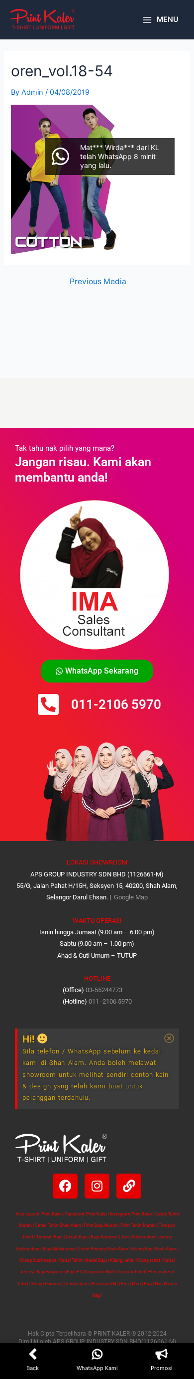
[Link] (128, 1186)
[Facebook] (65, 1186)
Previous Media (98, 282)
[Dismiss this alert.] (169, 1038)
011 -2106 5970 (110, 1001)
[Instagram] (97, 1186)
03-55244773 (104, 990)
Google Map (130, 897)
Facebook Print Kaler (86, 1213)
